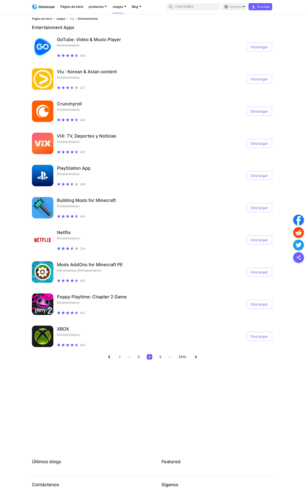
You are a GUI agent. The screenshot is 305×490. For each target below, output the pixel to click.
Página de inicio (71, 6)
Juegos (117, 6)
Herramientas (66, 270)
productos (96, 6)
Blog (135, 6)
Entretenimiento (88, 18)
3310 (182, 357)
